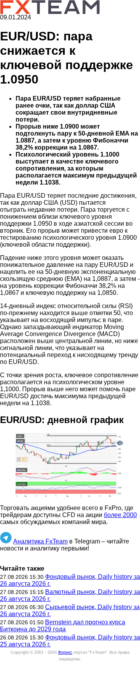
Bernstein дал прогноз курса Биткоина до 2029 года (62, 625)
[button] (70, 465)
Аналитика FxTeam (40, 541)
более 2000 (120, 515)
